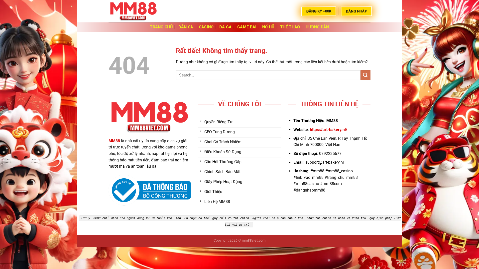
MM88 (114, 140)
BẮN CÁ (185, 27)
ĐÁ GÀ (225, 27)
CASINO (206, 27)
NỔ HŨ (268, 27)
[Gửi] (365, 75)
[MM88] (133, 11)
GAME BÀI (247, 27)
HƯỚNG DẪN (317, 27)
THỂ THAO (290, 27)
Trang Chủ (161, 27)
